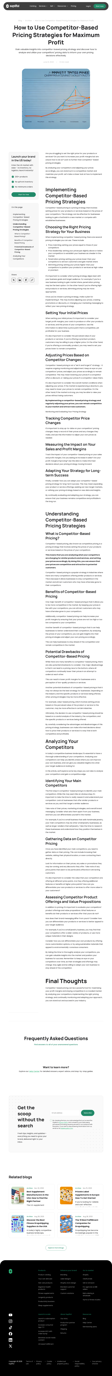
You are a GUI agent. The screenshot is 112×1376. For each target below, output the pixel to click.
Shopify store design (68, 1283)
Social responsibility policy (80, 1363)
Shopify (85, 1275)
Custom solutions (67, 1293)
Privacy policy (39, 1362)
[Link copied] (32, 280)
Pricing (73, 6)
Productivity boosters (46, 1301)
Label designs (65, 1279)
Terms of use (29, 1362)
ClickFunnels (87, 1279)
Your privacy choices (97, 1362)
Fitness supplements (46, 1293)
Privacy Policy (63, 1122)
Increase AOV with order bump (45, 1332)
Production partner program (67, 1324)
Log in (88, 6)
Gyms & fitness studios (91, 1300)
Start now (100, 6)
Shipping (63, 1329)
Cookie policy (49, 1362)
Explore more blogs (56, 1248)
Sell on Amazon (88, 1283)
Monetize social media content (46, 1339)
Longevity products (45, 1297)
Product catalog (44, 1275)
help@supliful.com (66, 1128)
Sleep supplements (45, 1305)
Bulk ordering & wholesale (88, 1294)
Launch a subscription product (46, 1319)
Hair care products (45, 1283)
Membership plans (90, 1327)
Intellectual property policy (63, 1362)
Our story (64, 1318)
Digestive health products (44, 1288)
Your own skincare (45, 1279)
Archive (28, 20)
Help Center (34, 1071)
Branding (63, 1275)
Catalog (33, 6)
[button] (43, 6)
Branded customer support (67, 1288)
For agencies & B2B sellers (90, 1288)
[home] (12, 6)
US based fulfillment (46, 1344)
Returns (63, 1333)
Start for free (23, 194)
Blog (20, 20)
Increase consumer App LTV (45, 1326)
